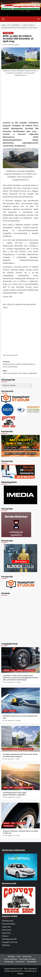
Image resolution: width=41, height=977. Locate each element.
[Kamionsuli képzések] (18, 471)
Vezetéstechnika (8, 826)
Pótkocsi (5, 936)
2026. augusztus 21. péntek (12, 759)
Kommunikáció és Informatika (24, 787)
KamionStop (27, 956)
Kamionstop (6, 930)
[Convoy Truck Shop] (18, 900)
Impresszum (20, 962)
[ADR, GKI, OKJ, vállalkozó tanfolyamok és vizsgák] (15, 399)
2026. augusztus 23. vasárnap (12, 682)
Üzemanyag (8, 962)
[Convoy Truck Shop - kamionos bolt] (8, 421)
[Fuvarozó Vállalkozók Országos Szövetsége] (33, 409)
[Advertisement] (20, 98)
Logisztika (12, 711)
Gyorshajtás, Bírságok (27, 959)
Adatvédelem (32, 962)
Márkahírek (29, 749)
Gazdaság (10, 355)
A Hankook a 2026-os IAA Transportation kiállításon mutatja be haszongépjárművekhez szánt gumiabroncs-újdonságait (20, 677)
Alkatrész (6, 670)
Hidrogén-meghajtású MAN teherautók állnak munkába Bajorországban (20, 755)
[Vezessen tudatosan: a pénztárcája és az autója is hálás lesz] (20, 815)
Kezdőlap (11, 956)
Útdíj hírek (6, 945)
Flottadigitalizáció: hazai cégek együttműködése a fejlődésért (14, 794)
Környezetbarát (13, 749)
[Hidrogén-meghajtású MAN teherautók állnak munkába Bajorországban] (20, 739)
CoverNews (28, 971)
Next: (20, 372)
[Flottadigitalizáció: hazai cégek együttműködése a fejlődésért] (20, 777)
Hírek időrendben (8, 924)
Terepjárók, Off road (9, 942)
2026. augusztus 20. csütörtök (12, 797)
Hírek (5, 33)
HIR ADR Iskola (7, 921)
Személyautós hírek (9, 939)
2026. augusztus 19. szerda (12, 835)
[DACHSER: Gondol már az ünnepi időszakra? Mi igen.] (20, 700)
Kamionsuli (6, 933)
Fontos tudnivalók (10, 959)
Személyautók (21, 823)
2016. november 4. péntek (12, 45)
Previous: (19, 364)
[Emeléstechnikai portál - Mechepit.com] (20, 446)
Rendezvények (29, 670)
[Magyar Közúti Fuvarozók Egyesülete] (7, 409)
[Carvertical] (20, 867)
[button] (3, 18)
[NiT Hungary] (20, 409)
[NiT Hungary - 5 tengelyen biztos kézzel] (20, 558)
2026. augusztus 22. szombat (12, 720)
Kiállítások (20, 670)
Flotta (5, 787)
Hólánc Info (6, 927)
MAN (22, 749)
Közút (11, 33)
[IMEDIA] (20, 495)
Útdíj (18, 956)
